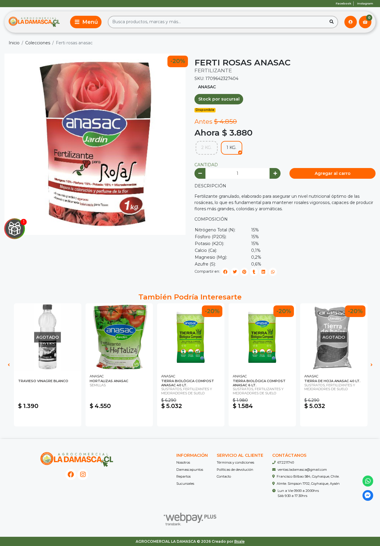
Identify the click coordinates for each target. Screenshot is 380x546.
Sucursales (185, 483)
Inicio (14, 43)
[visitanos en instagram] (82, 474)
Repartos (183, 476)
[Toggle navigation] (86, 22)
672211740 (286, 462)
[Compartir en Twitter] (235, 272)
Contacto (224, 476)
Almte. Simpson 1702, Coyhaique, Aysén (308, 483)
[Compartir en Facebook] (225, 272)
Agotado (47, 419)
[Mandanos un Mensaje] (367, 495)
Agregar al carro (333, 173)
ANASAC (207, 87)
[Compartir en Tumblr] (254, 272)
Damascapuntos (189, 469)
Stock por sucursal (219, 99)
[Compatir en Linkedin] (263, 272)
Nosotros (183, 462)
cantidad (206, 164)
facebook (343, 3)
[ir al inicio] (76, 459)
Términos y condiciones (235, 462)
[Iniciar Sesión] (350, 22)
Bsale (239, 541)
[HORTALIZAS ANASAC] (119, 337)
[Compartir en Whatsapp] (273, 272)
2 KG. (206, 147)
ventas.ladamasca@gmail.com (302, 469)
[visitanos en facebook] (70, 474)
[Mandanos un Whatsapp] (367, 481)
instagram (365, 3)
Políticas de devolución (235, 469)
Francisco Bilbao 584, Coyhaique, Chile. (308, 476)
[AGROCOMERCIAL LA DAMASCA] (34, 22)
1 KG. (231, 147)
